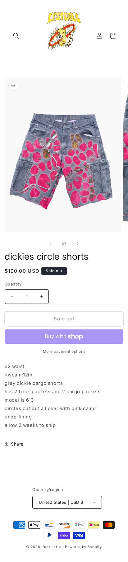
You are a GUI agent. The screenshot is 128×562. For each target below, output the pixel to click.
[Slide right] (78, 243)
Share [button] (17, 443)
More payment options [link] (64, 351)
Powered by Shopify (83, 547)
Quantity (13, 283)
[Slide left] (50, 243)
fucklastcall (53, 547)
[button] (16, 36)
